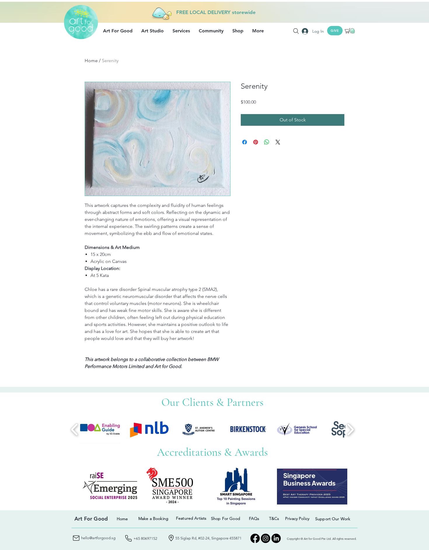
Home (91, 60)
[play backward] (74, 429)
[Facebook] (255, 538)
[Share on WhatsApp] (266, 142)
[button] (118, 31)
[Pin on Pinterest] (255, 142)
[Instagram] (265, 538)
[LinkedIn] (276, 538)
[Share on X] (277, 142)
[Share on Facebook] (244, 142)
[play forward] (350, 429)
